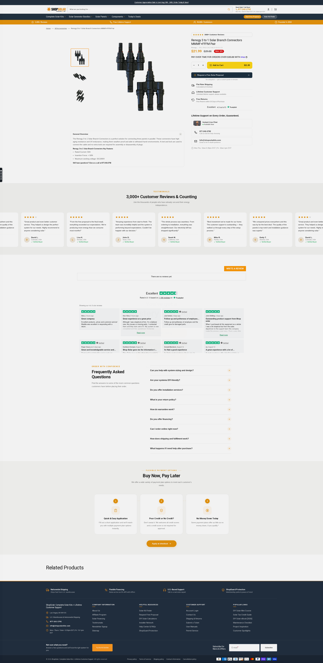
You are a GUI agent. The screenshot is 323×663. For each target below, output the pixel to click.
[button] (1, 175)
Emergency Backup (161, 344)
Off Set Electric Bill (161, 355)
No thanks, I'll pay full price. (161, 367)
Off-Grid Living (161, 333)
